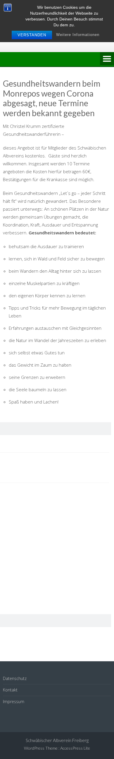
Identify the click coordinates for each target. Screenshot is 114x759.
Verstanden (32, 35)
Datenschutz (15, 678)
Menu (107, 59)
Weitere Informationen (77, 34)
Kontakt (10, 690)
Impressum (13, 701)
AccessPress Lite (75, 748)
